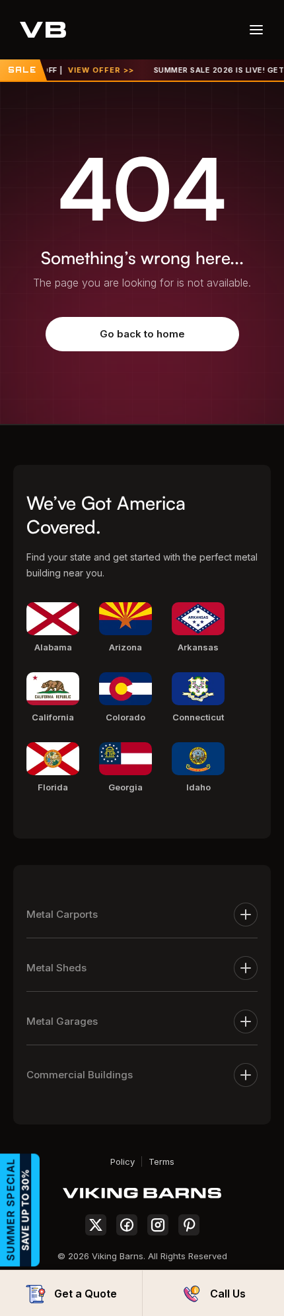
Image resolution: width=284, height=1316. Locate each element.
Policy (122, 1161)
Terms (161, 1161)
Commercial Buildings (79, 1074)
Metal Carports (62, 914)
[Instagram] (157, 1224)
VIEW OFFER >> (96, 70)
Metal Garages (62, 1021)
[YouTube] (188, 1224)
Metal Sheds (56, 967)
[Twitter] (95, 1224)
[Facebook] (126, 1224)
